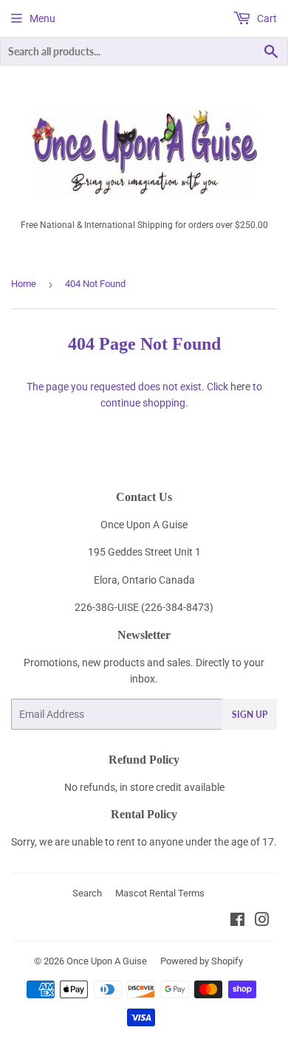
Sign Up (249, 714)
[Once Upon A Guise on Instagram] (262, 921)
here (240, 387)
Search (87, 893)
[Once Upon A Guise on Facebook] (237, 921)
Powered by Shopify (201, 961)
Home (23, 283)
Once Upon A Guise (106, 961)
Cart (266, 18)
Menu (42, 18)
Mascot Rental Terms (160, 893)
